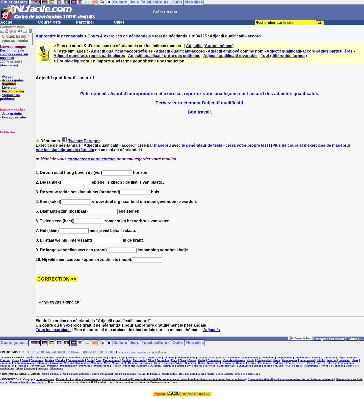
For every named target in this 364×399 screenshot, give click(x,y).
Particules (279, 363)
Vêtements (56, 368)
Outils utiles (169, 373)
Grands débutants (234, 360)
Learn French (206, 373)
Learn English (224, 373)
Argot (122, 357)
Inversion (344, 360)
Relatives (168, 365)
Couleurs (352, 357)
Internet (332, 360)
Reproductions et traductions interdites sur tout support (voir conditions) (202, 379)
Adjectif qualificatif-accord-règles (122, 51)
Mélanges (146, 363)
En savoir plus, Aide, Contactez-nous (78, 379)
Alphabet (88, 357)
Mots (107, 363)
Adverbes (75, 357)
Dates (25, 360)
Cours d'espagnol (102, 373)
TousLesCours (156, 343)
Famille (126, 360)
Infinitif (321, 360)
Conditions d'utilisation (116, 379)
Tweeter (75, 141)
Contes (316, 357)
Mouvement (119, 363)
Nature (179, 363)
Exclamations (111, 360)
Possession (7, 365)
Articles (132, 357)
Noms (201, 363)
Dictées (49, 360)
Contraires (329, 357)
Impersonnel (307, 360)
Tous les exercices (53, 330)
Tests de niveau (273, 365)
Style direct (194, 365)
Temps (257, 365)
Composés (234, 357)
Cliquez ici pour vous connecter (15, 38)
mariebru (162, 145)
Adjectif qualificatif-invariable (230, 56)
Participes (264, 363)
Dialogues (37, 360)
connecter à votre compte (92, 159)
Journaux (5, 363)
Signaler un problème (10, 97)
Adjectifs (194, 46)
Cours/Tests (49, 22)
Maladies (96, 363)
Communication (186, 357)
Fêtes (183, 360)
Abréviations (34, 357)
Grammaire (214, 360)
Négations (228, 363)
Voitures (30, 368)
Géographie (264, 360)
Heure (276, 360)
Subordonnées (226, 365)
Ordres (252, 363)
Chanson (169, 357)
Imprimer (9, 84)
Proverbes (85, 365)
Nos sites (195, 343)
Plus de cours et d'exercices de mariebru (310, 145)
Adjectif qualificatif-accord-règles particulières (309, 51)
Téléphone (337, 365)
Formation (163, 360)
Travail (324, 365)
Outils (178, 343)
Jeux (134, 343)
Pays (310, 363)
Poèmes (21, 365)
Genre (192, 360)
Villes (19, 368)
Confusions (267, 357)
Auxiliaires (154, 357)
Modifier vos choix (32, 382)
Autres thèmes (218, 46)
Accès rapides (13, 80)
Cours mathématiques (76, 373)
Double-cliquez (71, 61)
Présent (116, 365)
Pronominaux (37, 365)
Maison (68, 363)
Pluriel (320, 363)
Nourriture (213, 363)
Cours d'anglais (51, 373)
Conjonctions (284, 357)
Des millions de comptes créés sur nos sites (14, 52)
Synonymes (244, 365)
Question (155, 365)
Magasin (57, 363)
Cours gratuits (14, 343)
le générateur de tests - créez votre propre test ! (226, 145)
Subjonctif (209, 365)
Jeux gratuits (12, 113)
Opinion (240, 363)
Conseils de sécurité (144, 379)
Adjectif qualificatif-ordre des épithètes (164, 56)
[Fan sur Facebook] (300, 339)
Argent (113, 357)
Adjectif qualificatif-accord (180, 51)
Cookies (15, 382)
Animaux (101, 357)
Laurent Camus (45, 379)
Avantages (9, 65)
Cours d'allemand (125, 373)
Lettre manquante (24, 363)
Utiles (119, 22)
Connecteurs (302, 357)
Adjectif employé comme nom (235, 51)
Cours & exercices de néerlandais (119, 36)
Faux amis (139, 360)
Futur (174, 360)
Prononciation (68, 365)
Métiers (158, 363)
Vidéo (349, 365)
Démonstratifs (76, 360)
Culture (120, 343)
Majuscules (82, 363)
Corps (341, 357)
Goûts (201, 360)
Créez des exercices (247, 373)
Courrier (5, 360)
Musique (133, 363)
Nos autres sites (14, 117)
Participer (85, 22)
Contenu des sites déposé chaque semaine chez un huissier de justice (291, 379)
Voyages (43, 368)
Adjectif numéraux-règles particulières (89, 56)
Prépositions (101, 365)
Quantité (142, 365)
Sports (180, 365)
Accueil (7, 22)
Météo (169, 363)
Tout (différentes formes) (284, 56)
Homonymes (289, 360)
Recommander (13, 91)
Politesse (331, 363)
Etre (98, 360)
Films (151, 360)
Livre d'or (9, 87)
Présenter (129, 365)
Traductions (311, 365)
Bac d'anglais (187, 373)
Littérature (43, 363)
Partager (92, 141)
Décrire (60, 360)
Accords (49, 357)
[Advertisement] (15, 159)
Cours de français (149, 373)
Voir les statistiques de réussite (65, 150)
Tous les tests (293, 365)
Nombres (190, 363)
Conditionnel (251, 357)
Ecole (90, 360)
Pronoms (52, 365)
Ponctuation (346, 363)
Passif (291, 363)
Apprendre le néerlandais (59, 36)
